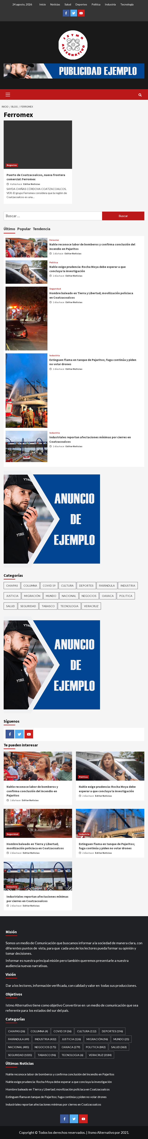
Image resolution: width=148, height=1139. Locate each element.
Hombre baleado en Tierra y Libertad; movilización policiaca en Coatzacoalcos (58, 1089)
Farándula (107, 585)
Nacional (69, 595)
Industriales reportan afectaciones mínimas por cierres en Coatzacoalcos (53, 1104)
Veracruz (54, 240)
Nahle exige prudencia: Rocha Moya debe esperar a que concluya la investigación (59, 1081)
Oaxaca (108, 595)
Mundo (51, 595)
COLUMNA (30, 585)
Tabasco (48, 606)
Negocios (12, 165)
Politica (53, 262)
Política (96, 4)
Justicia (12, 595)
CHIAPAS (12, 585)
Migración (32, 595)
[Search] (140, 95)
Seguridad (55, 289)
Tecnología (127, 4)
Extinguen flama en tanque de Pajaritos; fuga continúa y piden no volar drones (56, 1097)
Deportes (81, 4)
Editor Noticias (31, 184)
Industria (110, 4)
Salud (68, 4)
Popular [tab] (24, 228)
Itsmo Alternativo (101, 1132)
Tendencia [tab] (41, 228)
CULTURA (67, 585)
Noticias (55, 4)
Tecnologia (69, 606)
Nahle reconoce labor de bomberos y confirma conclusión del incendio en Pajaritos (32, 791)
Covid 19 (49, 585)
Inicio (42, 4)
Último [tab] (9, 228)
